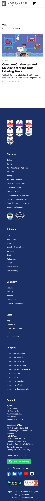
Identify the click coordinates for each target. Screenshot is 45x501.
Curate (9, 164)
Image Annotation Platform (18, 195)
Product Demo (13, 191)
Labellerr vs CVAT (14, 373)
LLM (8, 235)
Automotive (11, 239)
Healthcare (11, 243)
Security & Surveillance (16, 247)
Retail (9, 255)
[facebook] (9, 474)
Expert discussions (14, 328)
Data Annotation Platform (17, 168)
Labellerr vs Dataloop (15, 361)
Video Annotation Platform (18, 203)
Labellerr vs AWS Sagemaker (18, 369)
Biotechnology (12, 259)
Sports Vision (12, 267)
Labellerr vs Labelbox (15, 381)
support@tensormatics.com (18, 468)
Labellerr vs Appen (14, 377)
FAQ (8, 332)
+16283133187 (18, 419)
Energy (9, 263)
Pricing (9, 176)
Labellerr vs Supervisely (16, 365)
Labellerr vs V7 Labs (15, 385)
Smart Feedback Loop (16, 183)
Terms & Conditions (15, 303)
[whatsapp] (20, 461)
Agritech (10, 251)
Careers (10, 292)
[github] (32, 474)
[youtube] (26, 474)
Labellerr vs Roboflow (16, 353)
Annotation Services (15, 207)
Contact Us (11, 300)
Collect (9, 160)
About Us (10, 288)
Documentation (13, 336)
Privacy (10, 296)
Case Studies (12, 325)
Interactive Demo (14, 187)
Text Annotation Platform (17, 199)
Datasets (10, 172)
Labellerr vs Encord (15, 357)
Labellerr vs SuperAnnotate (18, 389)
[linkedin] (14, 474)
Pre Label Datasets (14, 180)
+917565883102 (19, 455)
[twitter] (20, 474)
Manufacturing (12, 271)
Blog (8, 321)
